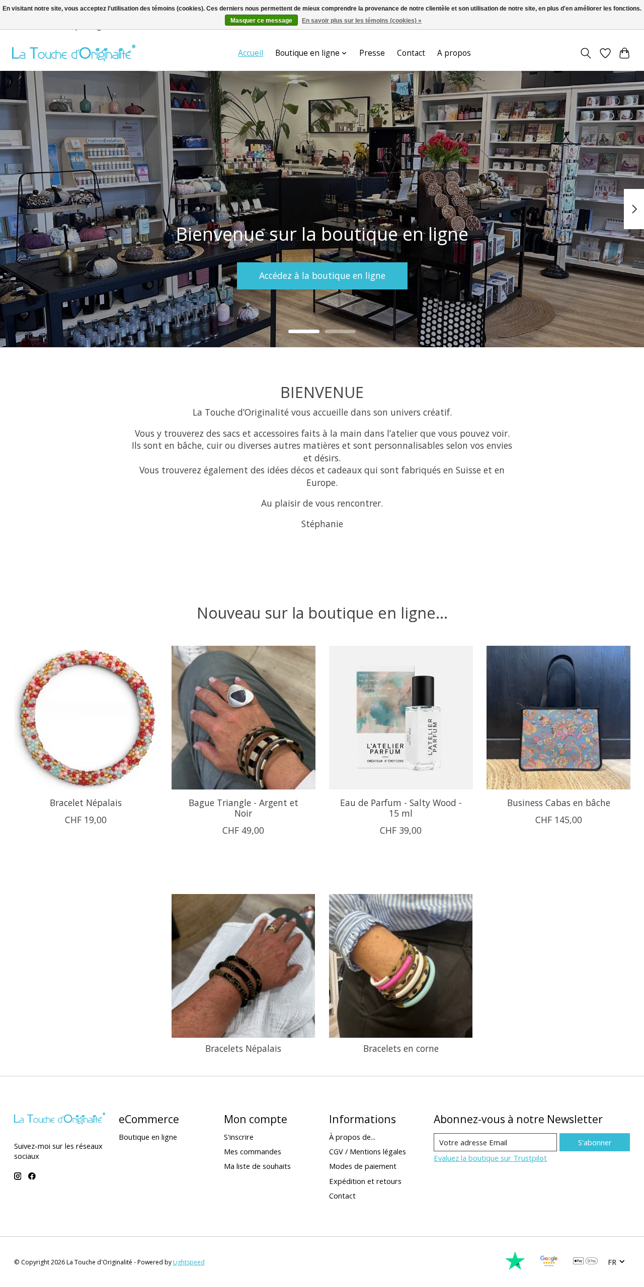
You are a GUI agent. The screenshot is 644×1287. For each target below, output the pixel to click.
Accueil (250, 53)
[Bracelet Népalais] (86, 717)
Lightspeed (189, 1262)
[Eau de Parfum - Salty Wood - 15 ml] (401, 717)
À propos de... (352, 1137)
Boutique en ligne (148, 1137)
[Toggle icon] (585, 53)
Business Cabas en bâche (558, 803)
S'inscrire (239, 1137)
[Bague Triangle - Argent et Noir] (243, 717)
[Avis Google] (549, 1267)
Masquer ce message (261, 20)
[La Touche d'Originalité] (73, 53)
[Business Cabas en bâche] (558, 717)
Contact (411, 53)
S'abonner (595, 1142)
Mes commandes (252, 1151)
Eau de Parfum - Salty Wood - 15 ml (400, 808)
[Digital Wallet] (585, 1262)
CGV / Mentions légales (367, 1151)
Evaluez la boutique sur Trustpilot (490, 1158)
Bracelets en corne (401, 1048)
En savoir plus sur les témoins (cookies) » (362, 20)
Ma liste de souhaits (257, 1166)
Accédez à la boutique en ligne (322, 275)
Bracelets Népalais (243, 1048)
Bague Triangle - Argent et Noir (243, 808)
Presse (372, 53)
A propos (454, 53)
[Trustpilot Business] (515, 1267)
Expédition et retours (365, 1181)
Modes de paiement (362, 1166)
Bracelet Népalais (86, 803)
